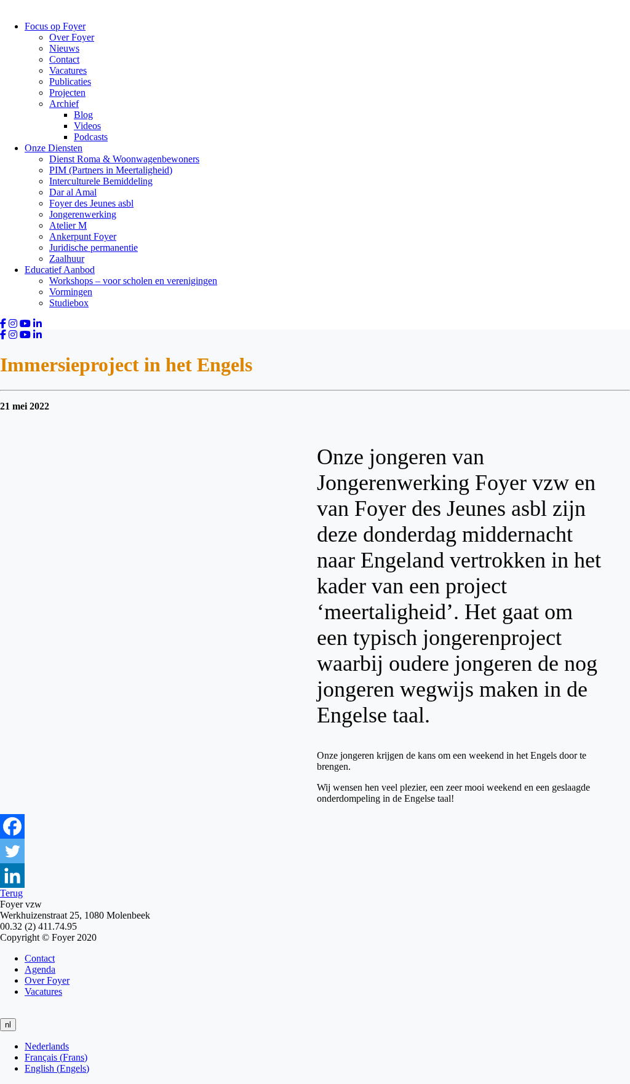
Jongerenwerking (82, 214)
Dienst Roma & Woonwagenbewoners (124, 159)
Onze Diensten (53, 148)
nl (8, 1024)
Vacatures (68, 70)
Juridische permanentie (93, 247)
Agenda (40, 969)
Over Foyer (71, 37)
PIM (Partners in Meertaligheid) (110, 170)
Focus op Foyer (55, 26)
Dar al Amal (73, 192)
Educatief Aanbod (60, 269)
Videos (87, 126)
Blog (83, 114)
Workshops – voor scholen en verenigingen (133, 280)
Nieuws (64, 48)
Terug (11, 893)
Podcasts (91, 137)
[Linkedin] (12, 875)
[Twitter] (12, 851)
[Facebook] (12, 826)
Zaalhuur (66, 258)
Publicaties (70, 81)
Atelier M (68, 225)
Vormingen (70, 292)
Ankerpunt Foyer (82, 236)
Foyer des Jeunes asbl (91, 203)
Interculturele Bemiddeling (101, 181)
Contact (64, 59)
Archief (64, 103)
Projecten (67, 92)
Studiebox (69, 303)
